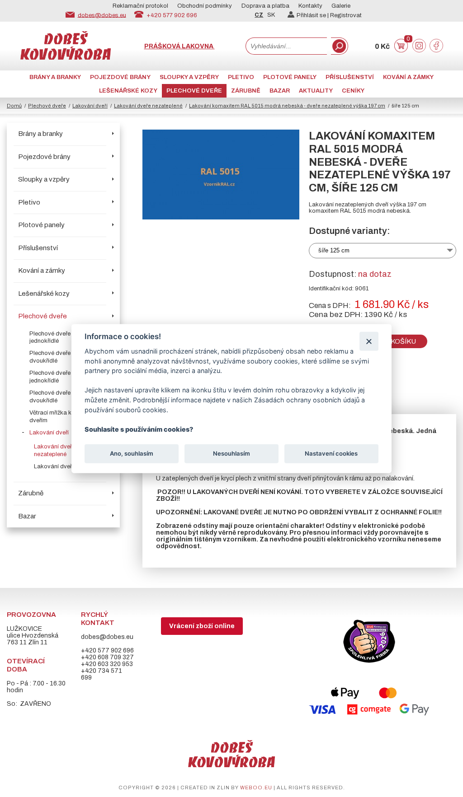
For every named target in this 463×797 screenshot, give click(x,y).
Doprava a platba (265, 6)
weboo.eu (256, 787)
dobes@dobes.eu (102, 15)
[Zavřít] (368, 341)
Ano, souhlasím (131, 453)
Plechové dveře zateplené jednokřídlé (63, 377)
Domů (14, 105)
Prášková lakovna (179, 46)
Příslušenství (350, 77)
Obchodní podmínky (204, 6)
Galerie (340, 6)
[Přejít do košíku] (401, 50)
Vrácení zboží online (202, 626)
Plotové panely (290, 77)
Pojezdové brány (120, 77)
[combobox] (286, 46)
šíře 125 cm (334, 250)
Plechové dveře (194, 91)
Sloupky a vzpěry (189, 77)
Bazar (279, 91)
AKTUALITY (316, 91)
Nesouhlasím (231, 453)
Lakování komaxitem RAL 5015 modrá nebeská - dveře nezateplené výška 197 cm (287, 105)
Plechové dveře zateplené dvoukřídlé (63, 397)
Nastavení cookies (331, 453)
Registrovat (346, 15)
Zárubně (245, 91)
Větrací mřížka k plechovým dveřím (65, 417)
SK (271, 15)
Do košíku (397, 341)
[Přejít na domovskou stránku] (65, 57)
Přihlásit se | (313, 15)
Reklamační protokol (140, 6)
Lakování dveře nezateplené (148, 105)
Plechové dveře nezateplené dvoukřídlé (66, 357)
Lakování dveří (90, 105)
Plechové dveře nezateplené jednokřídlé (66, 338)
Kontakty (310, 6)
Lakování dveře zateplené (68, 466)
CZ (259, 15)
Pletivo (241, 77)
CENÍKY (353, 91)
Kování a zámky (408, 77)
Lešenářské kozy (128, 91)
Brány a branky (55, 77)
